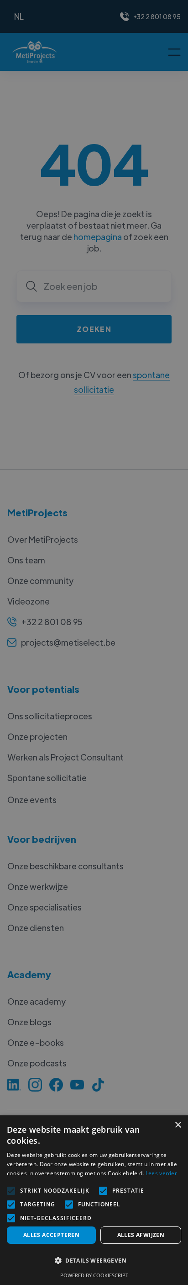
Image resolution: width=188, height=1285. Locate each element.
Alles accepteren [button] (51, 1235)
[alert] (94, 642)
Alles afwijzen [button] (141, 1235)
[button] (94, 1260)
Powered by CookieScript (94, 1275)
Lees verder (161, 1173)
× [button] (177, 1125)
